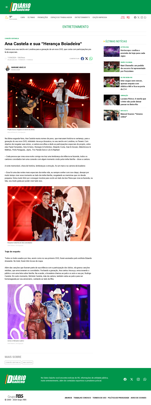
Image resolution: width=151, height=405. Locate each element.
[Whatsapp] (145, 17)
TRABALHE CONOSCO (82, 398)
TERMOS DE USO (99, 398)
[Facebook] (135, 17)
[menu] (6, 7)
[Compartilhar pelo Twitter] (86, 58)
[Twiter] (138, 17)
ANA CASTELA (27, 362)
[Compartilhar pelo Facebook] (82, 58)
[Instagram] (142, 17)
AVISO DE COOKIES (138, 398)
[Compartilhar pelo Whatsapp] (91, 58)
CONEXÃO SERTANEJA (13, 362)
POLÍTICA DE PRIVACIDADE (118, 398)
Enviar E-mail (15, 69)
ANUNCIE (68, 398)
